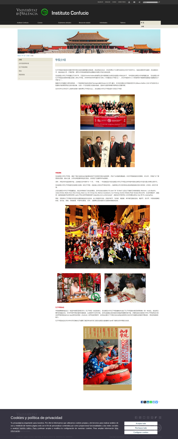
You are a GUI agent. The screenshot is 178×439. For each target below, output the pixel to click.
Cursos (40, 23)
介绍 (142, 26)
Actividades (103, 23)
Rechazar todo (141, 428)
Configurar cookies (140, 432)
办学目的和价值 (24, 63)
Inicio (19, 55)
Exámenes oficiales (64, 23)
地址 (20, 71)
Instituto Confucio (22, 23)
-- (19, 78)
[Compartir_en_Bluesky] (156, 403)
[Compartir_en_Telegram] (153, 403)
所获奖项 (22, 74)
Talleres (122, 23)
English (107, 2)
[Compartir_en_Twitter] (144, 403)
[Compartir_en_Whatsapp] (150, 403)
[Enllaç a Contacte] (134, 2)
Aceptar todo (141, 423)
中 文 (142, 23)
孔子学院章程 (23, 67)
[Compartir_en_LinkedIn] (147, 403)
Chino (114, 2)
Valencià (100, 2)
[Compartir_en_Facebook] (142, 403)
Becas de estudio (84, 23)
